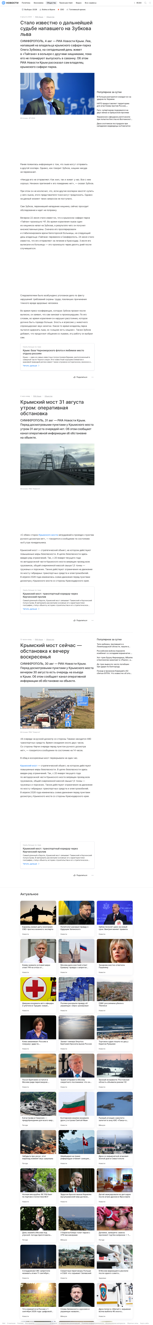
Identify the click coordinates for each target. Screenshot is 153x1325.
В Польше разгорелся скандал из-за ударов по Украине (114, 98)
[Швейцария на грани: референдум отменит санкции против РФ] (76, 1148)
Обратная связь (132, 1323)
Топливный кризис (77, 9)
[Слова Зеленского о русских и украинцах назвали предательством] (76, 1301)
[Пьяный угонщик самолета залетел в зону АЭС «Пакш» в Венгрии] (115, 1110)
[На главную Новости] (11, 3)
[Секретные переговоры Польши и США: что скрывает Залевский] (76, 1263)
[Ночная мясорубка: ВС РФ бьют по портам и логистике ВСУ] (38, 1186)
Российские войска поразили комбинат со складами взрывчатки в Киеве (114, 652)
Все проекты (29, 1323)
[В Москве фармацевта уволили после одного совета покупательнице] (115, 1263)
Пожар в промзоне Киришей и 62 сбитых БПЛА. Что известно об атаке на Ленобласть (114, 672)
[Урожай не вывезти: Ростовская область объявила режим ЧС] (115, 1071)
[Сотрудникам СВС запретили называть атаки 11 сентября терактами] (38, 1263)
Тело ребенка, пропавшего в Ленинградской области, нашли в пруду (113, 645)
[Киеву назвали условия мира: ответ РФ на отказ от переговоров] (38, 957)
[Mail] (3, 3)
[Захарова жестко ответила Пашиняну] (115, 957)
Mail (3, 1323)
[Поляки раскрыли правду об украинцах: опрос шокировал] (76, 995)
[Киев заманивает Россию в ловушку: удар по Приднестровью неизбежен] (38, 1033)
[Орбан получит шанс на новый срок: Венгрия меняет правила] (115, 919)
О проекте (53, 1323)
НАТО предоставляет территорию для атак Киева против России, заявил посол (113, 104)
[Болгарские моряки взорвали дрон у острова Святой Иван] (76, 1110)
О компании (11, 1323)
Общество (50, 17)
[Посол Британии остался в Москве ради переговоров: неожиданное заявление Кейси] (38, 1071)
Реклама (20, 1323)
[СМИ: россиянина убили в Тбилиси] (115, 995)
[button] (57, 94)
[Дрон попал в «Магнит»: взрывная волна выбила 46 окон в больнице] (115, 1301)
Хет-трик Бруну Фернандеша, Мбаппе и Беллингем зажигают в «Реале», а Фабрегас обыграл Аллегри (115, 658)
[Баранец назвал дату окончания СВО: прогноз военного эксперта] (38, 919)
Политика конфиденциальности (93, 1323)
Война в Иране (48, 9)
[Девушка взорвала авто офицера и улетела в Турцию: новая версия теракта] (38, 995)
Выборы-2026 (30, 9)
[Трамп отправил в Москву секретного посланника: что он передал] (76, 1071)
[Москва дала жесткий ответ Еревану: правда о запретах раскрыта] (76, 957)
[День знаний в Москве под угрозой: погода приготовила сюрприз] (38, 1224)
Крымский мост (29, 765)
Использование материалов (115, 1323)
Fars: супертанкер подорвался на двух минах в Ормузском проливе (113, 111)
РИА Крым (39, 17)
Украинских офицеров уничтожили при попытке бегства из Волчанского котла (114, 118)
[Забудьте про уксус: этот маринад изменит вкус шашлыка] (38, 1148)
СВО (62, 9)
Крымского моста (48, 535)
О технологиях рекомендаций (69, 1323)
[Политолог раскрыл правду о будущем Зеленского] (76, 919)
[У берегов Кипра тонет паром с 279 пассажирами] (76, 1224)
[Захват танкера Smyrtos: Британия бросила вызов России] (76, 1033)
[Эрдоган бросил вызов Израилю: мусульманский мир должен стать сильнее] (76, 1186)
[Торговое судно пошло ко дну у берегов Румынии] (115, 1033)
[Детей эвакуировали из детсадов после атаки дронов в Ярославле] (115, 1186)
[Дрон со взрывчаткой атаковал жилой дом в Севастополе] (115, 1148)
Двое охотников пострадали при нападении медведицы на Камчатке (113, 124)
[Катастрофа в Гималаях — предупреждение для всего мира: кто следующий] (38, 1110)
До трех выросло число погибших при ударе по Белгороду (113, 665)
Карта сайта (144, 1323)
